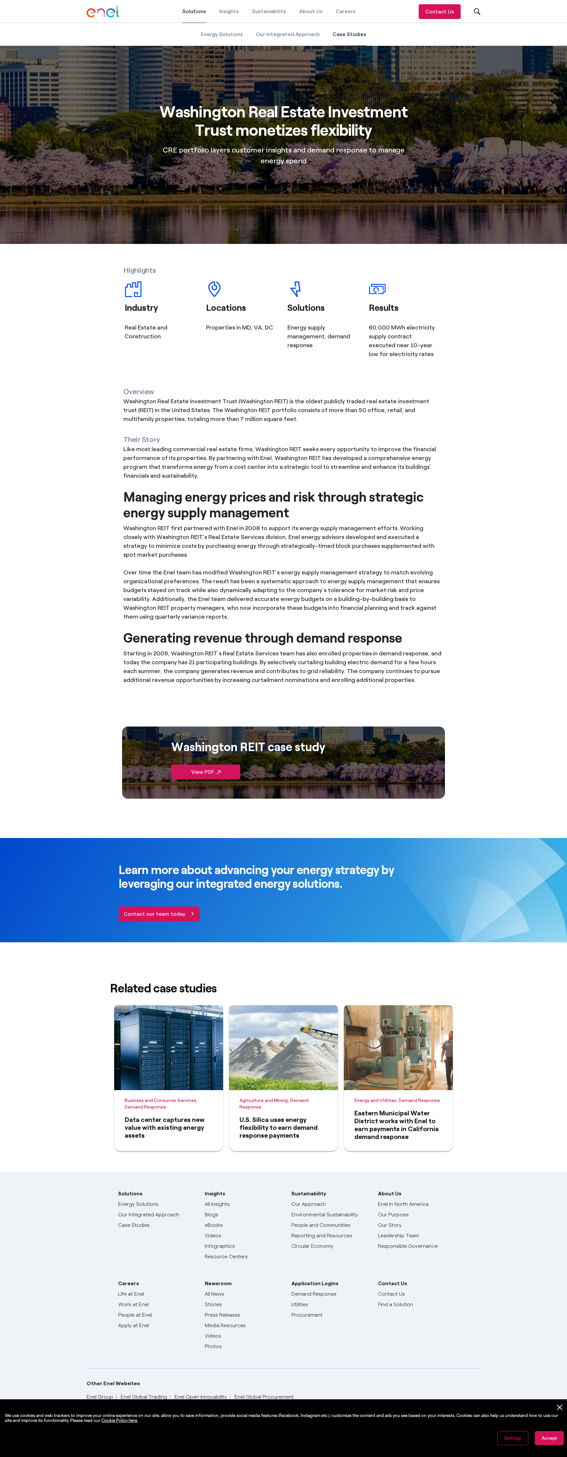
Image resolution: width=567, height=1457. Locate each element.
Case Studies (349, 38)
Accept (549, 1438)
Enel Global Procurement (264, 1397)
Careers (346, 11)
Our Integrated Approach (288, 34)
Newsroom (218, 1283)
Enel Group (100, 1397)
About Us (311, 11)
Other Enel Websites (113, 1383)
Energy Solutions (222, 34)
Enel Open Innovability (201, 1397)
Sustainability (269, 11)
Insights (229, 11)
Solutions (194, 15)
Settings (512, 1438)
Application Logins (314, 1283)
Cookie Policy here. (119, 1420)
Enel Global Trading (144, 1397)
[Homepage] (103, 11)
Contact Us (439, 12)
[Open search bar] (473, 11)
